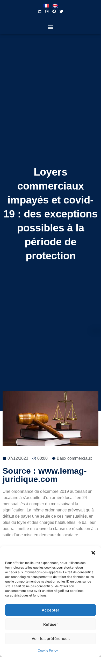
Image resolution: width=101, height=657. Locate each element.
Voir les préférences (51, 638)
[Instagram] (47, 11)
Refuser (50, 624)
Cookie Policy (48, 650)
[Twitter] (61, 11)
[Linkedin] (39, 11)
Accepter (50, 610)
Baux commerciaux (74, 458)
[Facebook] (54, 11)
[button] (93, 552)
